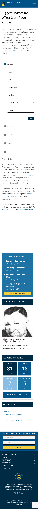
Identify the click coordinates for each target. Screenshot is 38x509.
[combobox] (21, 87)
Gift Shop (7, 418)
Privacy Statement (26, 210)
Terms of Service (8, 210)
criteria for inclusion (26, 175)
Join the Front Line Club (13, 421)
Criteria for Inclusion (9, 50)
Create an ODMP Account (13, 414)
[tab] (19, 64)
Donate (6, 411)
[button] (19, 454)
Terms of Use (22, 502)
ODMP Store (6, 468)
